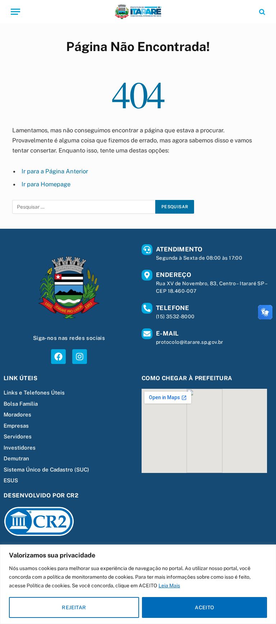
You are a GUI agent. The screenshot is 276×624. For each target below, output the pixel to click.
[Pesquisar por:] (84, 207)
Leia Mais (169, 585)
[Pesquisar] (261, 12)
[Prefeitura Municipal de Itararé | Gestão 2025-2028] (137, 11)
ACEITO (204, 607)
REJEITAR (74, 607)
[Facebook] (58, 356)
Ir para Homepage (46, 184)
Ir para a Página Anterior (55, 171)
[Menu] (15, 12)
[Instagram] (79, 356)
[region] (138, 584)
